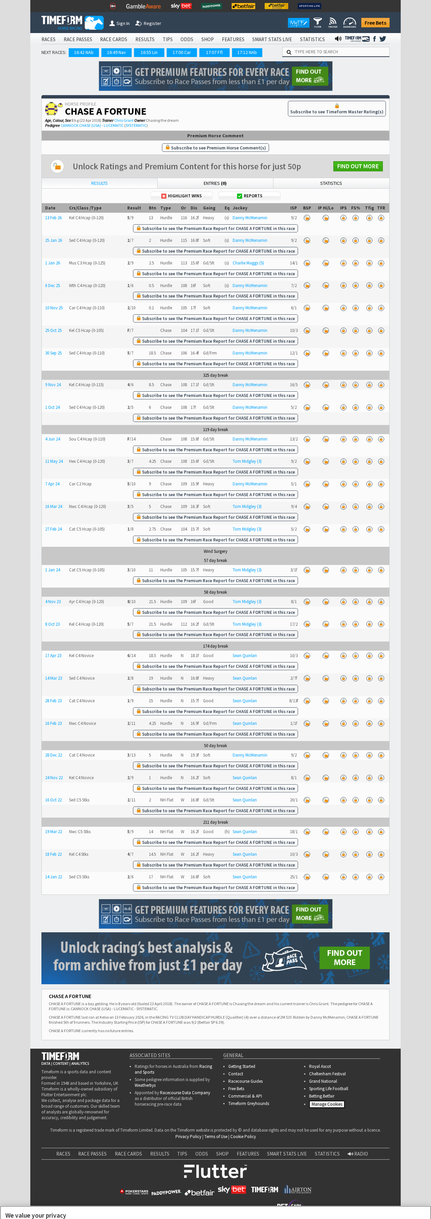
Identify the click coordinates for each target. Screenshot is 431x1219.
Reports (253, 196)
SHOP (207, 39)
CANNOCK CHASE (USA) (81, 125)
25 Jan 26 (53, 240)
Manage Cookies (328, 1105)
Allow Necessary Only (349, 1192)
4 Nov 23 (53, 601)
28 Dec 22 (53, 755)
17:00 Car (182, 52)
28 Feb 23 (53, 701)
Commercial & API (245, 1096)
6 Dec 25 (52, 285)
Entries (215, 183)
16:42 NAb (84, 52)
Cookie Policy (243, 1136)
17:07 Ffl (214, 52)
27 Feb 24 (53, 529)
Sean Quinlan (245, 655)
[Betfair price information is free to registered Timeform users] (307, 218)
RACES (48, 39)
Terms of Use (215, 1136)
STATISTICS (312, 39)
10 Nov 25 (54, 308)
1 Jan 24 (52, 570)
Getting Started (241, 1066)
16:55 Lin (149, 52)
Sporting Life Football (328, 1089)
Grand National (323, 1081)
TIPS (168, 39)
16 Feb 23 (53, 723)
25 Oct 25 (53, 330)
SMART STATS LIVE (272, 39)
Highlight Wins (185, 196)
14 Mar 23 (53, 678)
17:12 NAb (247, 52)
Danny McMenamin (250, 218)
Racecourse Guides (245, 1081)
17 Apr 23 (53, 655)
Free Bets (375, 22)
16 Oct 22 (53, 800)
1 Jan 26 (52, 263)
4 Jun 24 (52, 439)
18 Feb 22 (53, 854)
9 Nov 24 (53, 385)
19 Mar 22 (53, 831)
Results (99, 183)
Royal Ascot (320, 1066)
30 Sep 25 (53, 353)
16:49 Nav (116, 52)
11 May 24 (54, 461)
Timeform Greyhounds (248, 1103)
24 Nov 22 (54, 778)
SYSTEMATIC (136, 125)
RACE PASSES (78, 39)
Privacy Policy (188, 1136)
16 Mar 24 (53, 506)
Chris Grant (124, 120)
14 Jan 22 (53, 877)
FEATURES (233, 39)
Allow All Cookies (299, 1192)
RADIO (360, 1154)
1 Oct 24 (52, 407)
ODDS (186, 39)
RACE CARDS (113, 39)
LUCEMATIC (114, 125)
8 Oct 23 (52, 624)
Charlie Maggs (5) (248, 263)
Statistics (331, 183)
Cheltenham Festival (327, 1074)
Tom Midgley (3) (247, 461)
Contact (235, 1074)
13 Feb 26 (53, 218)
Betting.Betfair (321, 1096)
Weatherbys (145, 1085)
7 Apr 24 (52, 484)
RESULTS (145, 39)
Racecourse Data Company (185, 1093)
